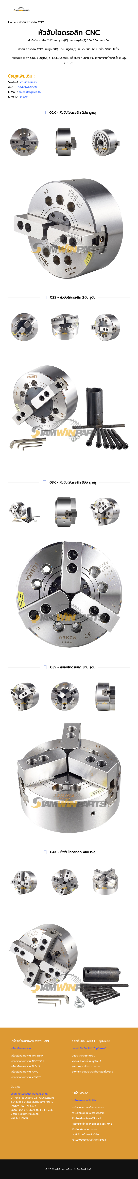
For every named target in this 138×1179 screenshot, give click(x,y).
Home (12, 22)
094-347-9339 (44, 1110)
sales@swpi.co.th (30, 92)
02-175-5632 (28, 83)
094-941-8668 (27, 87)
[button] (123, 9)
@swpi (24, 97)
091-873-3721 (27, 1110)
